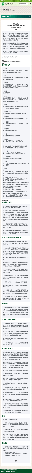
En (25, 0)
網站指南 (13, 471)
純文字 (29, 0)
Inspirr (7, 472)
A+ (16, 0)
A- (11, 0)
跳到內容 (3, 0)
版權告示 (3, 471)
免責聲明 (8, 471)
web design (2, 472)
